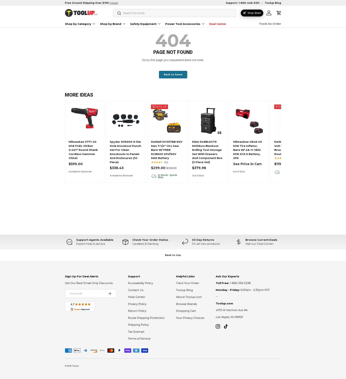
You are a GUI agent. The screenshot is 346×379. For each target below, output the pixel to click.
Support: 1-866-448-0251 (243, 2)
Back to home (173, 74)
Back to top (173, 255)
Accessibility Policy (140, 283)
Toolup (75, 366)
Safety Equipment (143, 24)
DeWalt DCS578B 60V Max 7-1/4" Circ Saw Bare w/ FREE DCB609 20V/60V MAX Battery (166, 150)
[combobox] (174, 13)
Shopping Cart (186, 310)
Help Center (136, 297)
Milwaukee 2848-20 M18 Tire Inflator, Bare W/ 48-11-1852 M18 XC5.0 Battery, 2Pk (247, 150)
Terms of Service (139, 338)
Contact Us (135, 290)
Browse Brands (186, 304)
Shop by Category (78, 24)
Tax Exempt (136, 331)
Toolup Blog (273, 2)
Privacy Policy (137, 304)
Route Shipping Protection (146, 318)
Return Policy (137, 310)
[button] (279, 13)
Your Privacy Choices (190, 318)
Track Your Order (187, 283)
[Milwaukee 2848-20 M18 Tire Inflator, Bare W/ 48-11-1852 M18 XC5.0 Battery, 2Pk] (249, 120)
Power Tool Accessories (182, 24)
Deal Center (217, 24)
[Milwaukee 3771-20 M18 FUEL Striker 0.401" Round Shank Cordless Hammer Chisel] (84, 120)
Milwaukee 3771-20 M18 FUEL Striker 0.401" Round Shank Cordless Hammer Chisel (83, 150)
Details (114, 2)
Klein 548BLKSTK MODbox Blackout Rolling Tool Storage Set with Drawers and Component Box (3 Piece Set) (207, 152)
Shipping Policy (138, 324)
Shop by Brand (110, 24)
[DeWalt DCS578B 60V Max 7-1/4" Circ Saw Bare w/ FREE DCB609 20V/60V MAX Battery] (166, 120)
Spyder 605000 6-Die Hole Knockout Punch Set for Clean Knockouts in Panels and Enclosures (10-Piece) (125, 152)
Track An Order (270, 23)
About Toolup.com (189, 297)
